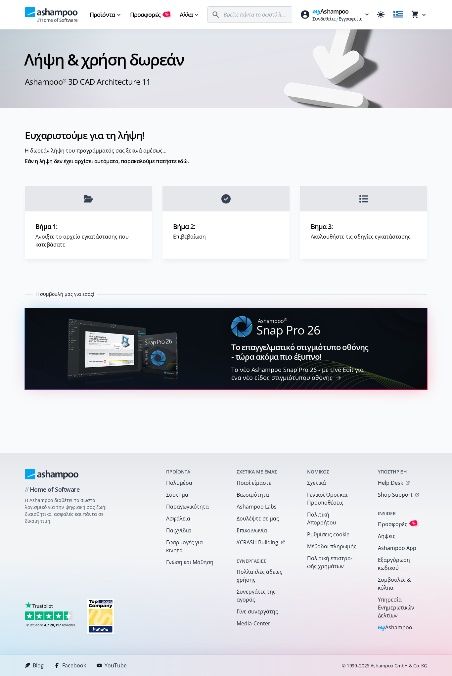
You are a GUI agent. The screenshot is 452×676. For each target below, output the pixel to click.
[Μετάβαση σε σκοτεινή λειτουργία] (381, 15)
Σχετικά (316, 482)
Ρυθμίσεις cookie (328, 534)
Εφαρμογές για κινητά (184, 546)
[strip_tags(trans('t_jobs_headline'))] (100, 616)
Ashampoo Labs (257, 506)
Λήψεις (386, 536)
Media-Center (253, 623)
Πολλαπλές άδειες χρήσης (259, 575)
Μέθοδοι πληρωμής (331, 546)
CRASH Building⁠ (257, 542)
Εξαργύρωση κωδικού (394, 563)
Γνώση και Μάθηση (189, 562)
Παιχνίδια (178, 530)
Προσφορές (149, 15)
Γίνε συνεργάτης (257, 611)
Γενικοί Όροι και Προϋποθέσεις (327, 498)
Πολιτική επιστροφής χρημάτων (329, 562)
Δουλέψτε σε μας (258, 518)
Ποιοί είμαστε (254, 482)
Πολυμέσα (179, 482)
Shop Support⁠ (395, 494)
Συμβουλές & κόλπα (394, 583)
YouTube (116, 665)
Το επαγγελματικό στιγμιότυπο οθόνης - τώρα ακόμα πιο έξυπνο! (299, 351)
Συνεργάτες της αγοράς (256, 595)
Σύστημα (177, 494)
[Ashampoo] (52, 474)
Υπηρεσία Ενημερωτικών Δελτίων (396, 607)
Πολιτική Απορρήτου (321, 518)
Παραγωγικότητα (187, 506)
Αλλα (186, 15)
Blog (38, 665)
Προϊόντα (102, 15)
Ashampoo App (397, 548)
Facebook (74, 665)
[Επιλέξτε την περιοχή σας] (398, 15)
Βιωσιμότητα (253, 494)
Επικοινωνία (252, 530)
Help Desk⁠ (390, 482)
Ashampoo (395, 628)
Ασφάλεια (178, 518)
